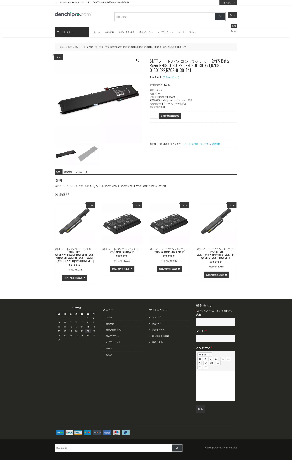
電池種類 (216, 143)
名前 (199, 315)
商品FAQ (156, 323)
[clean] (216, 359)
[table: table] (218, 363)
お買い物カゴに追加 (170, 115)
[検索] (220, 16)
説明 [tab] (58, 171)
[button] (137, 60)
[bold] (199, 359)
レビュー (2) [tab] (81, 171)
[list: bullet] (228, 359)
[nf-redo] (205, 367)
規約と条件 (157, 342)
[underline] (210, 359)
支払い (192, 32)
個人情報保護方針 (160, 335)
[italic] (205, 359)
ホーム (97, 32)
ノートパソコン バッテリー (197, 143)
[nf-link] (205, 363)
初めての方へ (146, 32)
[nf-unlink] (211, 363)
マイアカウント (228, 2)
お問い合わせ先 (127, 32)
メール (201, 331)
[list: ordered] (223, 359)
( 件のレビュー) (171, 77)
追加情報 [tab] (68, 171)
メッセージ (204, 347)
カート (181, 32)
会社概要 (109, 32)
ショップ (156, 317)
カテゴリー (67, 32)
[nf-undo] (199, 367)
